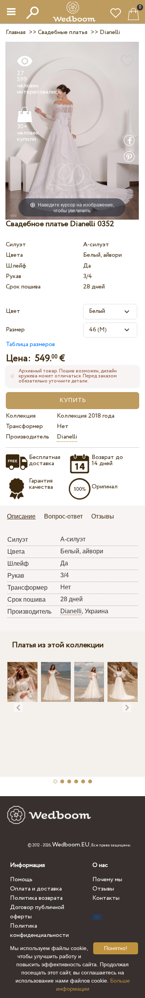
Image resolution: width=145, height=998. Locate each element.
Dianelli (67, 436)
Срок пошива (23, 286)
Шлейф (16, 266)
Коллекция (21, 416)
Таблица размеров (30, 344)
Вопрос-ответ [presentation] (63, 516)
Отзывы (103, 888)
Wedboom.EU (71, 844)
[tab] (24, 517)
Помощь (21, 879)
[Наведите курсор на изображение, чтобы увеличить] (72, 130)
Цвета (14, 255)
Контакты (105, 898)
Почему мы (107, 879)
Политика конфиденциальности (39, 930)
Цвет (13, 311)
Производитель (27, 436)
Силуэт (16, 244)
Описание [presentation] (21, 516)
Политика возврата (36, 898)
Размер (15, 329)
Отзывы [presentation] (102, 516)
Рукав (13, 276)
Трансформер (24, 426)
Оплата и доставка (36, 888)
